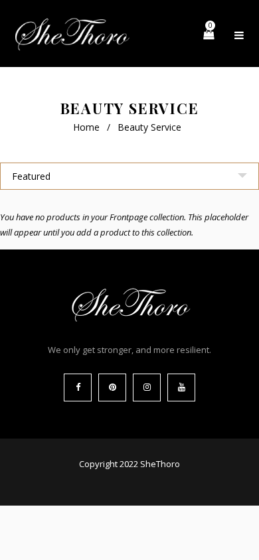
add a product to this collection (133, 232)
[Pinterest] (112, 387)
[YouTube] (181, 387)
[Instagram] (147, 387)
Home (86, 127)
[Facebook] (78, 387)
